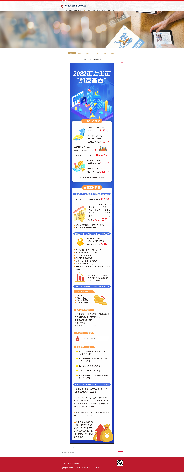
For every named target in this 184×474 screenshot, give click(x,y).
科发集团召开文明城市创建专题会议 (69, 452)
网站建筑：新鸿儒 (63, 468)
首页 (61, 10)
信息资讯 (87, 53)
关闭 (120, 451)
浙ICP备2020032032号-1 (86, 467)
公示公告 (108, 10)
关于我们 (65, 10)
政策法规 (96, 53)
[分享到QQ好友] (73, 445)
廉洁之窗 (103, 10)
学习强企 (79, 53)
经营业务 (70, 10)
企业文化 (89, 10)
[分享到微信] (73, 444)
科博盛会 (112, 53)
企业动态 (71, 53)
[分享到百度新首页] (73, 447)
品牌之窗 (98, 10)
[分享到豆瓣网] (73, 446)
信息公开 (113, 10)
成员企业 (75, 10)
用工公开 (94, 10)
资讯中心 (84, 10)
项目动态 (104, 53)
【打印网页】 (121, 62)
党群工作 (79, 10)
